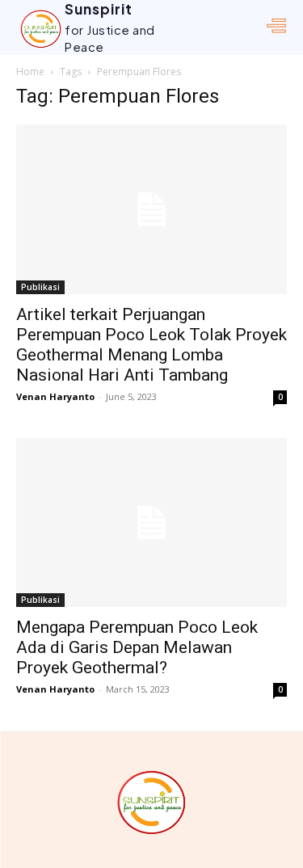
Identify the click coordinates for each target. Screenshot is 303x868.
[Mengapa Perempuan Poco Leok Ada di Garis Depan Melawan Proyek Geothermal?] (151, 523)
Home (30, 71)
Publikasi (40, 287)
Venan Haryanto (55, 396)
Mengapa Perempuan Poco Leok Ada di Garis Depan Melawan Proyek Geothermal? (137, 647)
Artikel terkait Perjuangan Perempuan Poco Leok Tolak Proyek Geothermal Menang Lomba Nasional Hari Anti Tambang (151, 345)
